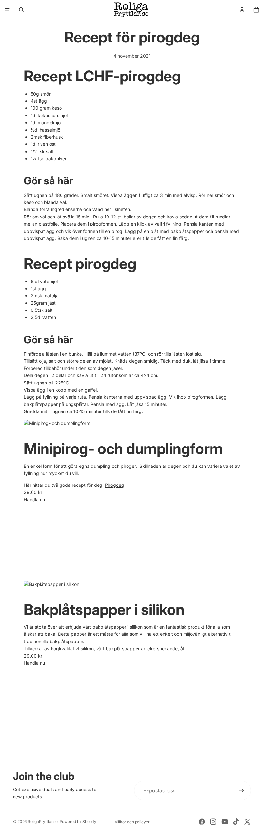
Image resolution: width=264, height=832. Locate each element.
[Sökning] (21, 10)
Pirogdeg (114, 485)
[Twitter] (247, 822)
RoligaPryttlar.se (43, 821)
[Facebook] (202, 822)
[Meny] (7, 9)
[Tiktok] (236, 822)
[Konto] (242, 10)
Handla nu (34, 499)
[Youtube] (225, 822)
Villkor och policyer (132, 821)
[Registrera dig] (241, 790)
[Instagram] (213, 822)
